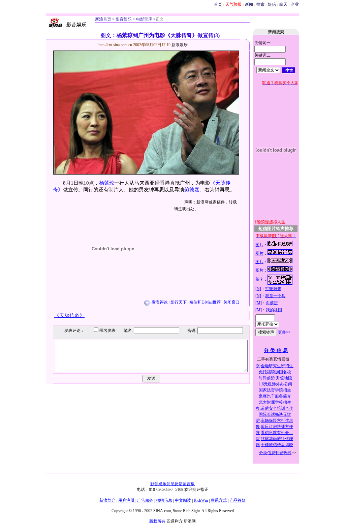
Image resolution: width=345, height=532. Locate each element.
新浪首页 (103, 19)
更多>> (284, 332)
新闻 (249, 4)
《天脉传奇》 (69, 315)
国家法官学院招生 (275, 390)
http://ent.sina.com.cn (115, 44)
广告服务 (145, 500)
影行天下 (178, 302)
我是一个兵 (275, 295)
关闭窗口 (231, 302)
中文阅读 (183, 500)
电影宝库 (143, 19)
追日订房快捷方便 (277, 426)
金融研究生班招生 (277, 366)
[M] (258, 303)
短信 (272, 4)
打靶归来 (273, 288)
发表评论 (160, 302)
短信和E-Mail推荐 (205, 302)
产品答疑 (237, 500)
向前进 (272, 303)
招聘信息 (164, 500)
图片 (259, 245)
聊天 (283, 4)
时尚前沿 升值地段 (275, 378)
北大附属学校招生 (275, 402)
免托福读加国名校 (275, 372)
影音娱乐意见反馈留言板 (172, 483)
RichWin (201, 500)
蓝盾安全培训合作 (277, 408)
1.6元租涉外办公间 (275, 384)
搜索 (260, 4)
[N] (258, 288)
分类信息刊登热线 (275, 452)
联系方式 (219, 500)
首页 (218, 4)
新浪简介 (107, 500)
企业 (295, 4)
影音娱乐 (124, 19)
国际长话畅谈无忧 (275, 414)
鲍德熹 (191, 189)
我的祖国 (274, 310)
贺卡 (259, 279)
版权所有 (157, 521)
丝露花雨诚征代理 (277, 438)
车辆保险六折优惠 (277, 420)
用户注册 (126, 500)
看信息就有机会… (277, 432)
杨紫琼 (106, 183)
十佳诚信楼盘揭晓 (277, 444)
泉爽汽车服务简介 (275, 396)
